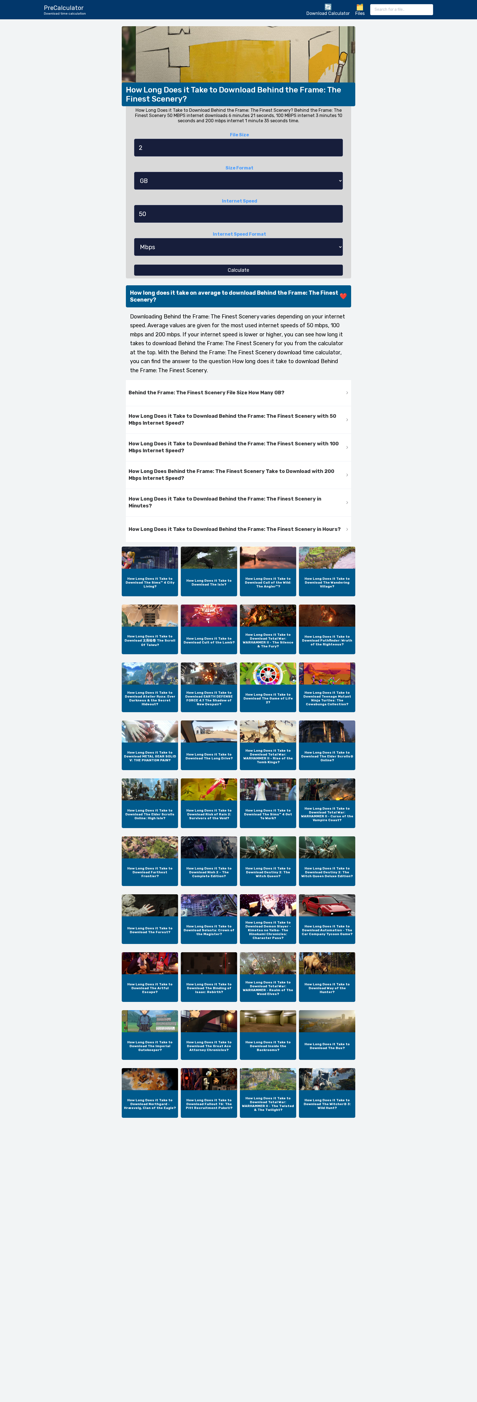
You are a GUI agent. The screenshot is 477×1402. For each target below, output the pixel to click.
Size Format (239, 168)
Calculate (238, 270)
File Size (239, 134)
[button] (238, 393)
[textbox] (401, 9)
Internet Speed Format (239, 234)
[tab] (238, 393)
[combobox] (401, 9)
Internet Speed (239, 201)
